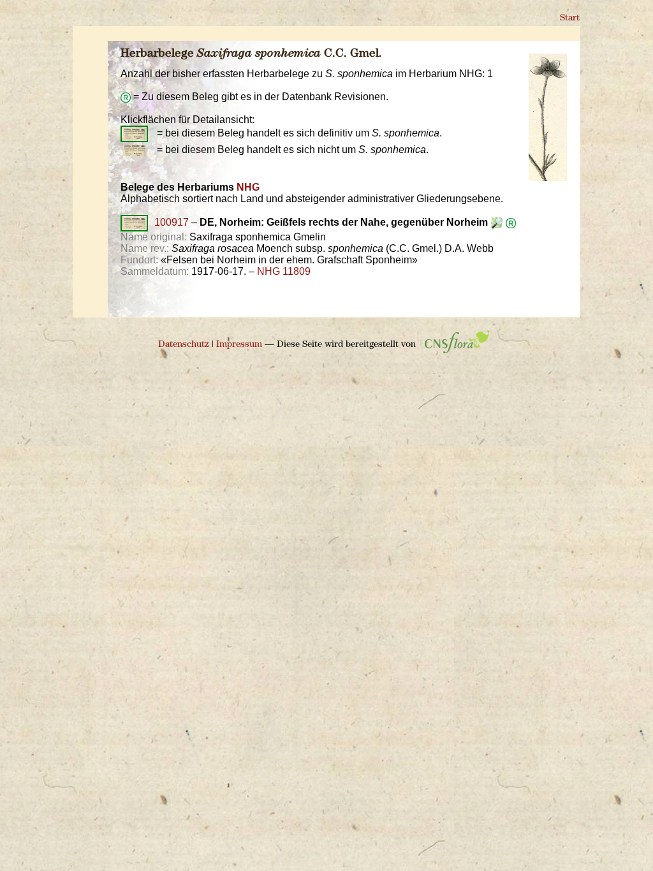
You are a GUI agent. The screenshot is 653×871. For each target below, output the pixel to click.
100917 (171, 222)
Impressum (239, 344)
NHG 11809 (284, 271)
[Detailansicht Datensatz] (511, 222)
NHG (248, 187)
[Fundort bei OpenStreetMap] (496, 222)
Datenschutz (183, 344)
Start (570, 18)
